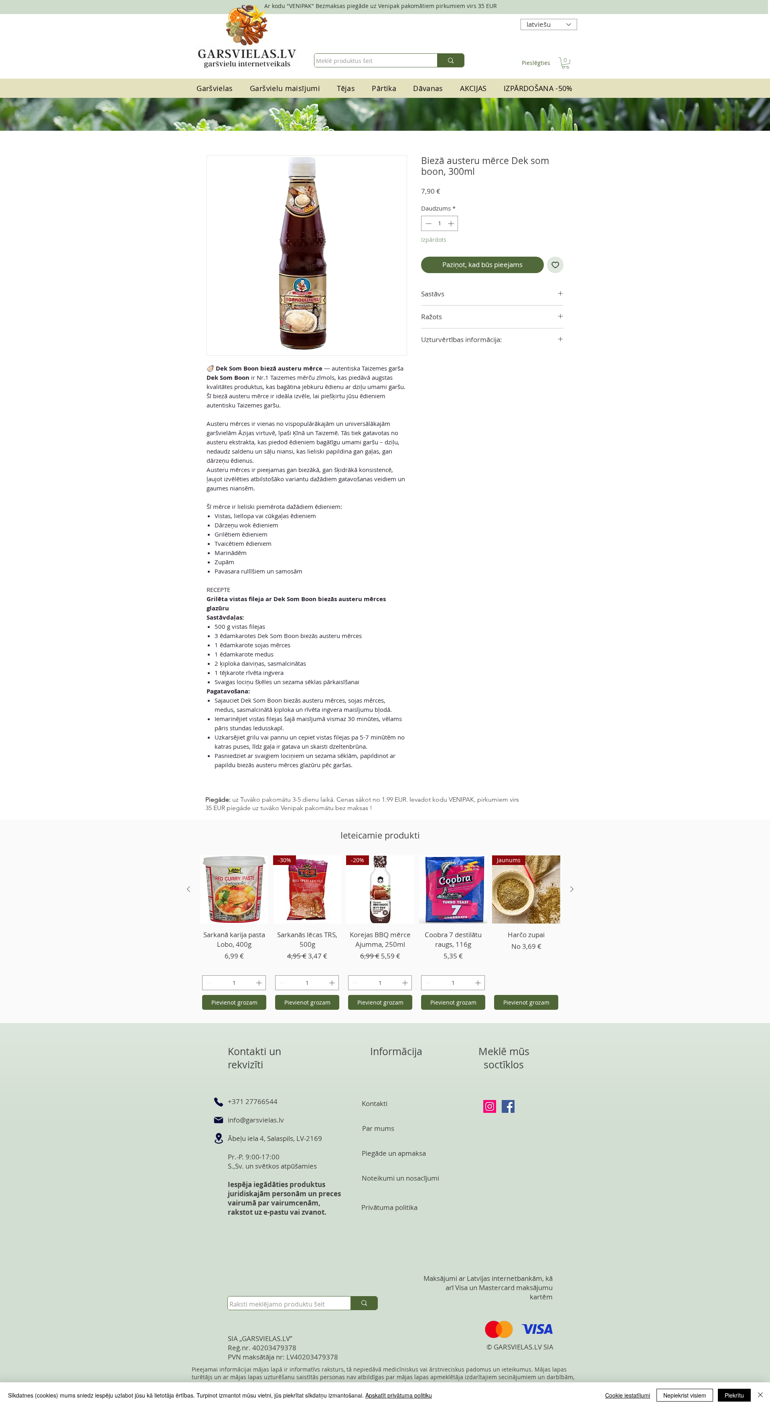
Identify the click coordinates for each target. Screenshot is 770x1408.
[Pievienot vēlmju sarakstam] (555, 265)
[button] (384, 88)
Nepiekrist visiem (684, 1395)
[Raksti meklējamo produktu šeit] (364, 1303)
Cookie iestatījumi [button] (627, 1395)
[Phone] (218, 1102)
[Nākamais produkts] (572, 889)
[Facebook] (508, 1106)
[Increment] (451, 223)
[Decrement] (427, 223)
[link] (565, 63)
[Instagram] (489, 1106)
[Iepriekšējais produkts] (188, 889)
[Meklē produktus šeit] (450, 60)
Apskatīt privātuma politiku (398, 1395)
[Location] (218, 1138)
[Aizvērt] (760, 1395)
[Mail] (218, 1120)
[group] (380, 933)
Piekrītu (734, 1395)
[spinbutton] (439, 223)
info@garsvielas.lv (256, 1119)
